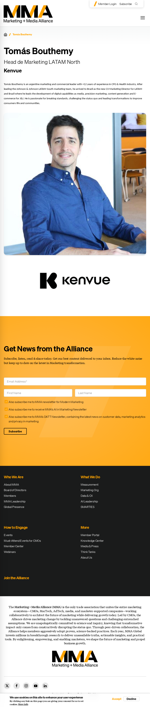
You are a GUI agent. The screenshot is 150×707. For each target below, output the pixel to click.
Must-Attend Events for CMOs (22, 540)
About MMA (11, 484)
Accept (116, 698)
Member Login (107, 3)
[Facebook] (16, 686)
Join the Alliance (16, 578)
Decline (131, 698)
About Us (86, 557)
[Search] (137, 3)
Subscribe (125, 3)
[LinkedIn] (45, 686)
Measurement (89, 484)
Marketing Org (90, 490)
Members (10, 495)
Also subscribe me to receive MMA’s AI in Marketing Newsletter (48, 409)
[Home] (5, 34)
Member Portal (90, 535)
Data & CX (87, 495)
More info (23, 704)
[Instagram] (26, 686)
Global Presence (14, 506)
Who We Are (13, 477)
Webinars (10, 551)
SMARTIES (87, 506)
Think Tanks (88, 551)
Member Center (14, 546)
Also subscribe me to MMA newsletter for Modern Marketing (46, 401)
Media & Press (90, 546)
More (85, 527)
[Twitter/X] (7, 686)
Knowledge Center (92, 540)
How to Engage (16, 527)
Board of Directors (15, 490)
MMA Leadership (14, 501)
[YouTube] (35, 686)
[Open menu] (142, 17)
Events (8, 535)
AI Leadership (89, 501)
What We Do (90, 477)
